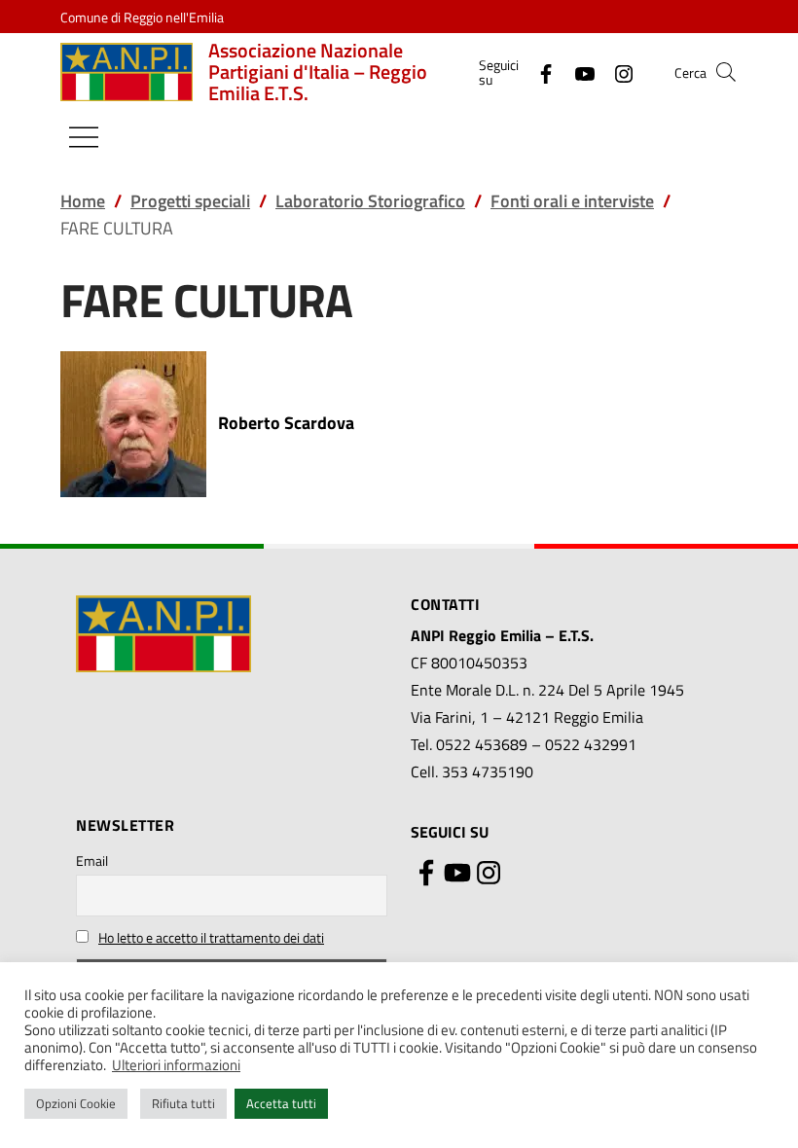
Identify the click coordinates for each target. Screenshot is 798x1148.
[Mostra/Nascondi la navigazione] (83, 137)
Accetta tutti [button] (281, 1103)
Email (92, 860)
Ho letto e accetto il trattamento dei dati (211, 937)
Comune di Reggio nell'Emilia (142, 17)
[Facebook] (538, 71)
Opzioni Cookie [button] (76, 1103)
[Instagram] (616, 71)
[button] (726, 72)
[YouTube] (577, 71)
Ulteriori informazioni (176, 1065)
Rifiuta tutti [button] (183, 1103)
